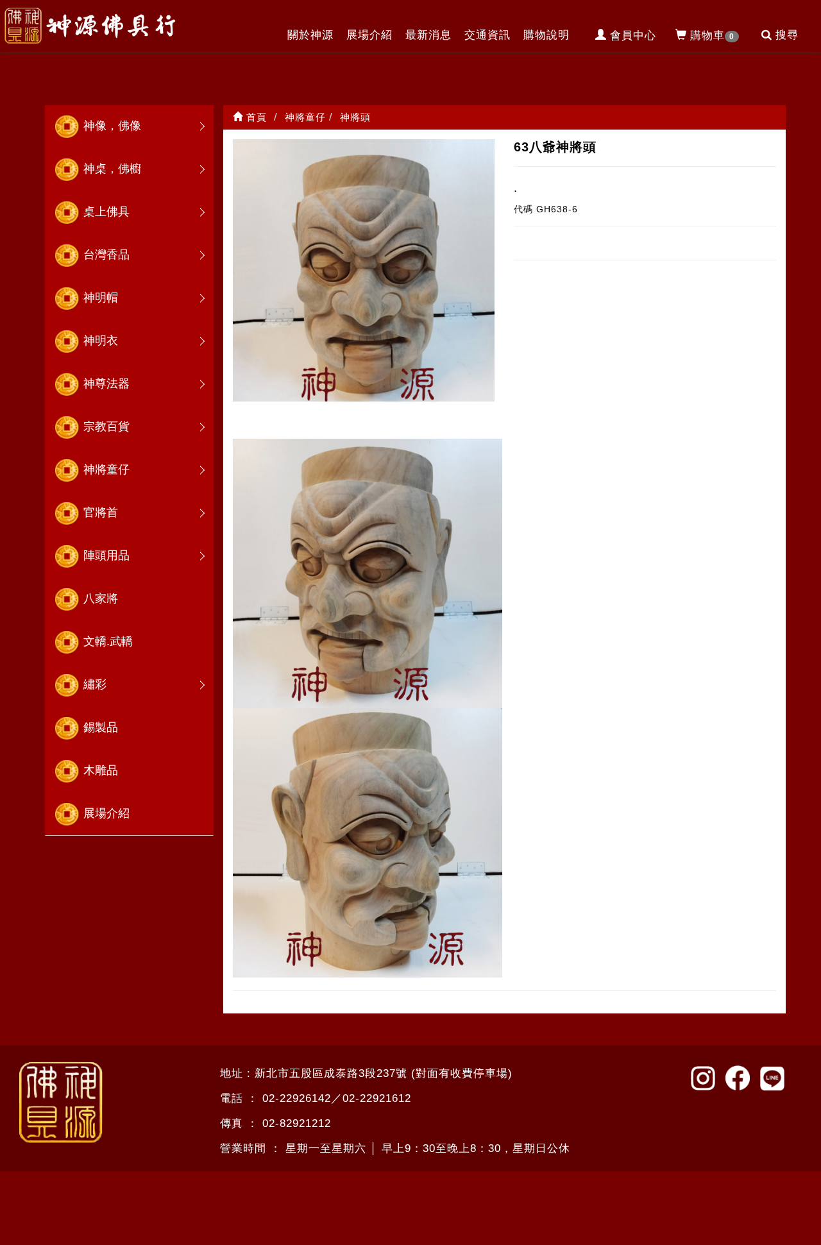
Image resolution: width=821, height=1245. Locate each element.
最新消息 (428, 35)
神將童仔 (106, 469)
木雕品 (100, 770)
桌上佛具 (106, 211)
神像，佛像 (112, 125)
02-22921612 (377, 1098)
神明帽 (100, 297)
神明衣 (100, 340)
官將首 (100, 512)
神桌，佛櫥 (112, 168)
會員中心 (633, 36)
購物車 (712, 36)
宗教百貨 (106, 426)
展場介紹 (369, 35)
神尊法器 (106, 383)
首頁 (255, 117)
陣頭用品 (106, 555)
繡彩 (94, 684)
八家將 (100, 598)
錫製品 (100, 727)
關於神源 (310, 35)
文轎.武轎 (108, 641)
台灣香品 (106, 254)
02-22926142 (296, 1098)
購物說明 (546, 35)
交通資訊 (487, 35)
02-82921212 (296, 1123)
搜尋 (787, 35)
